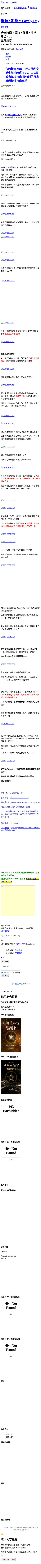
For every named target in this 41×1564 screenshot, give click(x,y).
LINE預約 (5, 828)
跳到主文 (4, 27)
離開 (13, 1559)
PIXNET (10, 1527)
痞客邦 (18, 944)
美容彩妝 (18, 950)
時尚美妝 (19, 49)
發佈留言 (5, 975)
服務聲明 (25, 1530)
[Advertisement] (15, 301)
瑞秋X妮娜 (5, 931)
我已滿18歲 (5, 1559)
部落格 (8, 57)
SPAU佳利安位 (14, 115)
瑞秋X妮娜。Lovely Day (20, 21)
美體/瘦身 (19, 953)
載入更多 (5, 961)
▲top (3, 957)
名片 (7, 59)
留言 (24, 944)
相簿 (7, 54)
